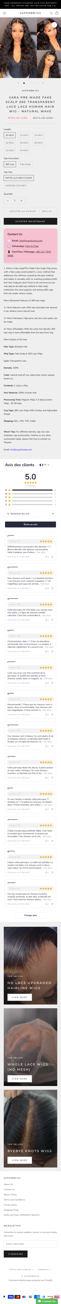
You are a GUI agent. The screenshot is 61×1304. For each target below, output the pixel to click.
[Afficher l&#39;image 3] (30, 83)
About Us (8, 1184)
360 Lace (9, 164)
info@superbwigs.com (31, 240)
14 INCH (38, 135)
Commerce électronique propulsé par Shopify (31, 1280)
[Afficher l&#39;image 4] (34, 83)
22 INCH (9, 150)
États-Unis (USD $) (20, 1270)
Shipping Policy (11, 1210)
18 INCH (24, 142)
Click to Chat (31, 246)
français (43, 1270)
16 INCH (9, 142)
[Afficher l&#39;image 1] (24, 83)
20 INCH (38, 142)
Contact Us (9, 1189)
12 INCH (24, 135)
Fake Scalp (25, 164)
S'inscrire (15, 1254)
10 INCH (9, 135)
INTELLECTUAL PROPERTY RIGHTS (22, 1215)
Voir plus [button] (40, 552)
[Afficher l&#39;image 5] (37, 83)
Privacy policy (10, 1204)
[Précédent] (18, 83)
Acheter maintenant (30, 221)
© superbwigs (30, 1276)
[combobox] (53, 514)
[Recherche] (51, 13)
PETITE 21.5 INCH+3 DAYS (18, 177)
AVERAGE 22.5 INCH (15, 185)
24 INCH (24, 150)
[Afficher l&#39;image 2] (27, 83)
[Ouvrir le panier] (57, 13)
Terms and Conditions (14, 1199)
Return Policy (10, 1194)
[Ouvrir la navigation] (4, 13)
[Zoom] (54, 25)
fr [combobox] (45, 465)
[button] (29, 490)
